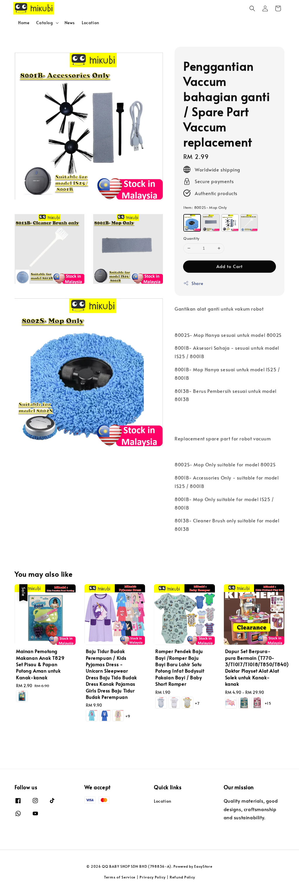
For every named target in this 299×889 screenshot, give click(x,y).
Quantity (191, 238)
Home (23, 22)
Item (205, 207)
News (70, 22)
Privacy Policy (153, 877)
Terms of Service (119, 877)
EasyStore (203, 866)
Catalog (44, 22)
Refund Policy (182, 877)
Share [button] (197, 283)
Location (90, 22)
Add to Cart (229, 266)
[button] (252, 8)
